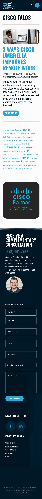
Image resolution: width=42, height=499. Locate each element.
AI (3, 130)
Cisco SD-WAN (10, 450)
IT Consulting (29, 74)
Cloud (17, 130)
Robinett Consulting (13, 74)
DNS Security (7, 141)
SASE (13, 162)
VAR (15, 168)
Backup (7, 130)
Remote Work (7, 162)
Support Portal (10, 443)
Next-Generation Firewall (30, 155)
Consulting (25, 129)
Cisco (12, 130)
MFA (20, 151)
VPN (20, 169)
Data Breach (27, 137)
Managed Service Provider (10, 151)
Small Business (30, 161)
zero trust (29, 169)
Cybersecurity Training (28, 134)
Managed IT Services (11, 77)
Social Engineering (33, 165)
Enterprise (5, 144)
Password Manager (14, 158)
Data (12, 137)
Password (5, 158)
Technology (10, 168)
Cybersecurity (11, 133)
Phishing (25, 157)
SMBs (25, 165)
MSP (26, 150)
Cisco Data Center (11, 446)
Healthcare (26, 143)
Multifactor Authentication (9, 155)
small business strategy (10, 165)
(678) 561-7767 (16, 251)
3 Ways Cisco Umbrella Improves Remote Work (19, 58)
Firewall (11, 144)
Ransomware (34, 158)
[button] (37, 5)
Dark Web (6, 137)
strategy (5, 169)
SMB (20, 165)
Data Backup (18, 137)
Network (19, 155)
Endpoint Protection (26, 140)
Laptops (22, 148)
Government (18, 144)
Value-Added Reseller (29, 77)
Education (15, 140)
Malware (30, 147)
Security (20, 161)
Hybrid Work (9, 453)
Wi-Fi (23, 169)
